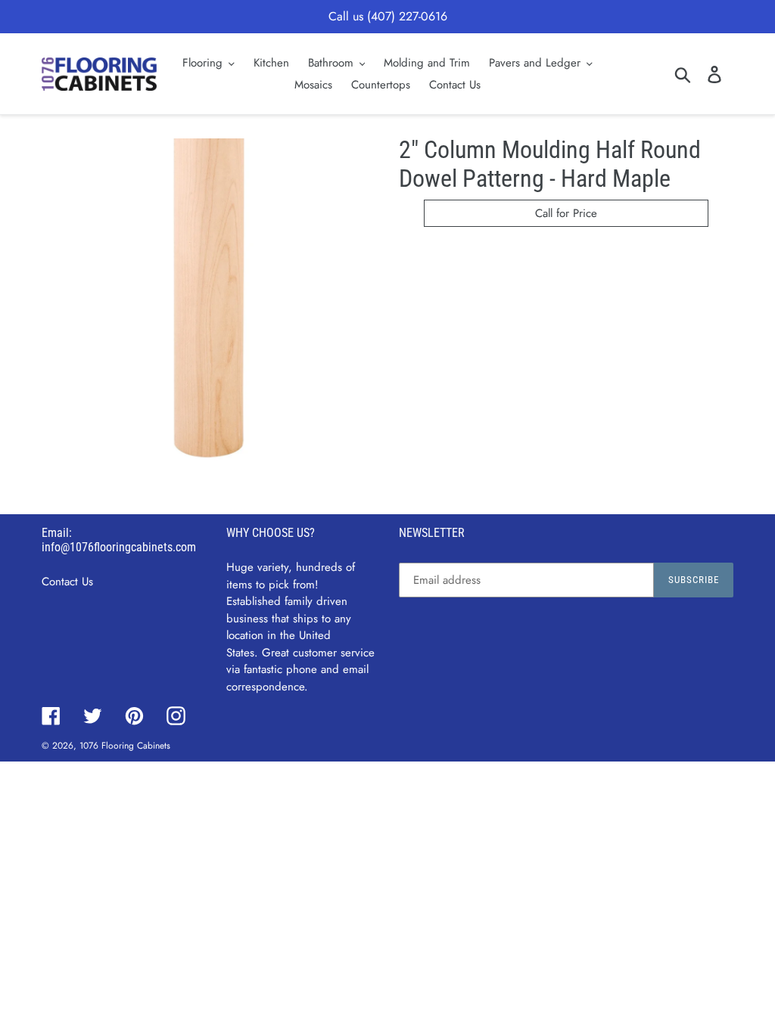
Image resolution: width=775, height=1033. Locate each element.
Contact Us (67, 581)
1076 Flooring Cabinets (124, 745)
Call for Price (566, 213)
